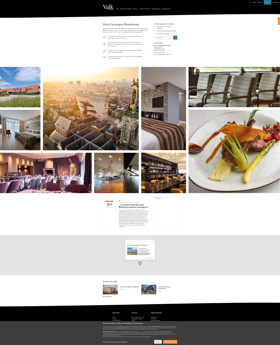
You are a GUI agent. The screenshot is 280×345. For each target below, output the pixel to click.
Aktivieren (135, 9)
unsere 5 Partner (141, 331)
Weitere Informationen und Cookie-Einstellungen (115, 342)
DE (249, 2)
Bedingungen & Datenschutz (138, 317)
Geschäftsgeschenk (166, 9)
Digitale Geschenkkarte (126, 9)
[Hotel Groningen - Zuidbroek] (148, 289)
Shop (117, 9)
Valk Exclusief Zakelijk (155, 320)
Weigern (158, 342)
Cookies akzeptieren (170, 342)
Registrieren (276, 2)
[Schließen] (153, 241)
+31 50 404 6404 (160, 50)
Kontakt (255, 2)
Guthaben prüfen (155, 9)
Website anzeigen (148, 258)
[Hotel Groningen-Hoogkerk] (110, 289)
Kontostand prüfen (116, 320)
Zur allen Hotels (107, 296)
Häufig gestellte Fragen (137, 318)
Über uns (260, 2)
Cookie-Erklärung (123, 335)
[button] (140, 263)
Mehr (121, 289)
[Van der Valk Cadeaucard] (108, 8)
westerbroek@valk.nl (159, 52)
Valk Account (154, 317)
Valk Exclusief (154, 318)
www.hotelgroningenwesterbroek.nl (163, 54)
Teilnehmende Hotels (144, 9)
